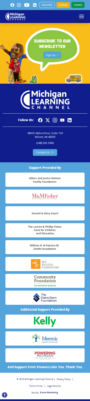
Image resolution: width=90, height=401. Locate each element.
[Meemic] (45, 338)
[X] (47, 120)
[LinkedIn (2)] (35, 5)
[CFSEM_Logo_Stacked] (45, 281)
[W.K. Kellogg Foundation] (45, 264)
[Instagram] (19, 5)
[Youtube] (26, 5)
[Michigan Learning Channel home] (15, 16)
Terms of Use (36, 385)
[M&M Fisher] (45, 197)
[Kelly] (45, 322)
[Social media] (62, 120)
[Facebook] (12, 5)
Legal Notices (54, 385)
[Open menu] (81, 16)
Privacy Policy (64, 379)
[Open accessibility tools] (4, 395)
